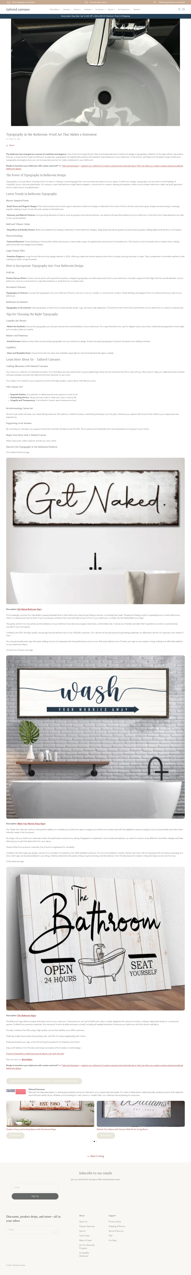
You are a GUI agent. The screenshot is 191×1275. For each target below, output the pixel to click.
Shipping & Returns (117, 1226)
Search (82, 1231)
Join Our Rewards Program (86, 1246)
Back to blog (97, 1156)
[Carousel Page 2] (96, 1141)
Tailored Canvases (70, 166)
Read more (15, 1136)
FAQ (110, 1236)
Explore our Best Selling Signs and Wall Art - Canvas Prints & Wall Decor (44, 1081)
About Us (83, 1222)
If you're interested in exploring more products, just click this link (35, 1054)
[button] (179, 9)
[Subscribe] (54, 1230)
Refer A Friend (85, 1241)
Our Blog (112, 1241)
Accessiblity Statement (84, 1254)
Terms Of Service (116, 1231)
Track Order (84, 1236)
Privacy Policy (115, 1222)
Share (11, 145)
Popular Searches (87, 1226)
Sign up (35, 1196)
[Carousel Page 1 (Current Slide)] (94, 1141)
